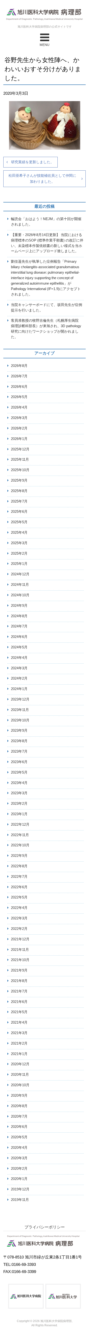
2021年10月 (20, 960)
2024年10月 (20, 595)
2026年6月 (19, 387)
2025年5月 (19, 522)
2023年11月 (20, 710)
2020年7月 (19, 1116)
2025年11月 (20, 459)
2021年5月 (19, 1012)
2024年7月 (19, 626)
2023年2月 (19, 803)
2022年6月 (19, 887)
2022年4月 (19, 908)
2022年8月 (19, 866)
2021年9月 (19, 970)
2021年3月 (19, 1033)
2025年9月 (19, 480)
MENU (44, 45)
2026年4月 (19, 407)
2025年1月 (19, 564)
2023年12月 (20, 699)
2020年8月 (19, 1106)
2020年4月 (19, 1147)
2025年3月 (19, 543)
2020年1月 (19, 1179)
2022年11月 (20, 835)
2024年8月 (19, 616)
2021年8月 (19, 981)
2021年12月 (20, 939)
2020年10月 (20, 1085)
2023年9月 (19, 730)
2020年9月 (19, 1095)
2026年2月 (19, 428)
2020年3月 (19, 1158)
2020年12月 (20, 1064)
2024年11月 (20, 584)
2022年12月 (20, 824)
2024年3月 (19, 668)
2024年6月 (19, 637)
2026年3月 (19, 418)
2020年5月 (19, 1137)
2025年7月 (19, 501)
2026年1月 (19, 439)
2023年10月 (20, 720)
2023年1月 (19, 814)
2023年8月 (19, 741)
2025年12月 (20, 449)
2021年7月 (19, 991)
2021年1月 (19, 1054)
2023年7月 (19, 751)
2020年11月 (20, 1074)
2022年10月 (20, 845)
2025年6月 (19, 511)
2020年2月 (19, 1168)
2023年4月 (19, 783)
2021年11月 (20, 949)
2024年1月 (19, 689)
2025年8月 (19, 491)
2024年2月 (19, 678)
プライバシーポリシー (44, 1227)
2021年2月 (19, 1043)
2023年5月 (19, 772)
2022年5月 (19, 897)
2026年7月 (19, 376)
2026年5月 (19, 397)
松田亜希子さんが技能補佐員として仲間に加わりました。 (42, 178)
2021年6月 (19, 1002)
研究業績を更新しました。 (32, 162)
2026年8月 (19, 366)
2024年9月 (19, 605)
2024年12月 (20, 574)
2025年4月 (19, 532)
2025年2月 (19, 553)
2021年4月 (19, 1022)
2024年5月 (19, 647)
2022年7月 (19, 876)
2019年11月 (20, 1200)
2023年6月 (19, 762)
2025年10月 (20, 470)
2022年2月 (19, 929)
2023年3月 (19, 793)
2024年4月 (19, 658)
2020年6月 (19, 1127)
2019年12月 (20, 1189)
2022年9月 (19, 855)
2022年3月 (19, 918)
